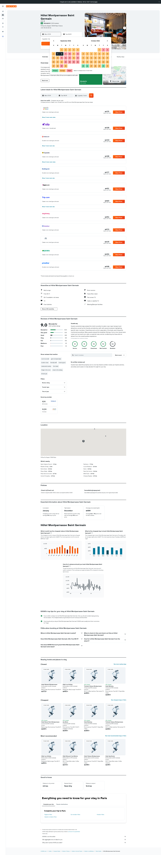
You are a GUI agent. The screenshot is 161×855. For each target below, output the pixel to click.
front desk (55, 366)
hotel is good (62, 362)
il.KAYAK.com (44, 851)
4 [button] (73, 50)
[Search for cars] (3, 18)
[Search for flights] (3, 11)
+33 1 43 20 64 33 (46, 28)
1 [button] (61, 50)
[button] (159, 2)
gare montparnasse (56, 359)
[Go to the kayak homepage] (11, 6)
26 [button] (77, 62)
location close (44, 362)
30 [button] (65, 66)
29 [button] (61, 66)
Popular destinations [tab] (62, 804)
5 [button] (77, 50)
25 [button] (73, 62)
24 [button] (69, 62)
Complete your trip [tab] (48, 804)
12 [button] (77, 54)
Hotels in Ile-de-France (77, 851)
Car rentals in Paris (75, 814)
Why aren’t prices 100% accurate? (52, 842)
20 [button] (53, 62)
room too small (45, 359)
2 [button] (65, 50)
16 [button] (65, 58)
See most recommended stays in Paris (115, 736)
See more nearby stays (120, 664)
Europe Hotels (57, 851)
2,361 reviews (55, 23)
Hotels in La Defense (89, 851)
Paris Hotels (98, 851)
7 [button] (57, 54)
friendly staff (53, 362)
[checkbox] (49, 402)
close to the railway (57, 370)
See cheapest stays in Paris (118, 700)
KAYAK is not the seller (48, 836)
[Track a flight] (3, 27)
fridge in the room (46, 370)
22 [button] (61, 62)
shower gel (44, 373)
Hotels (50, 851)
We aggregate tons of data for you (52, 839)
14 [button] (57, 58)
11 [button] (73, 54)
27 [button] (53, 66)
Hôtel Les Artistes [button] (68, 684)
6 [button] (53, 54)
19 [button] (77, 58)
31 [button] (107, 66)
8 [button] (61, 54)
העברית (95, 2)
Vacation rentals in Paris (50, 817)
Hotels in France (66, 851)
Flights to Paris (48, 814)
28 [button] (57, 66)
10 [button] (69, 54)
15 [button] (61, 58)
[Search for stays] (3, 15)
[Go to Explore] (3, 23)
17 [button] (69, 58)
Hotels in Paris (100, 814)
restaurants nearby (46, 366)
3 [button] (69, 50)
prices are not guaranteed (74, 831)
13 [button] (53, 58)
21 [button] (57, 62)
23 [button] (65, 62)
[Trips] (3, 31)
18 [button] (73, 58)
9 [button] (65, 54)
